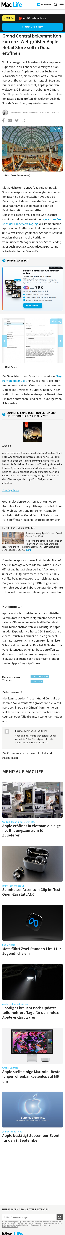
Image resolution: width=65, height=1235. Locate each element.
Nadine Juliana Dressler (25, 112)
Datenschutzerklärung (10, 1227)
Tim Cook (38, 681)
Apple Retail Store (41, 676)
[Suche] (55, 4)
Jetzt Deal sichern (34, 26)
